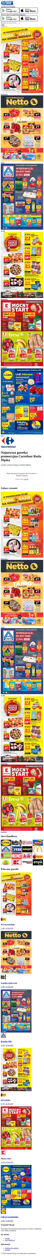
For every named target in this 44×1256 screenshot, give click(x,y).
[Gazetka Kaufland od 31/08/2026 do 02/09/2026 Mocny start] (16, 1149)
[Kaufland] (22, 365)
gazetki (26, 479)
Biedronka (22, 14)
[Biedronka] (22, 92)
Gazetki (3, 7)
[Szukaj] (3, 25)
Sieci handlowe (10, 1240)
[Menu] (6, 26)
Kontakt (12, 7)
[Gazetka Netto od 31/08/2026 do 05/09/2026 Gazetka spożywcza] (16, 973)
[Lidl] (22, 434)
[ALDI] (22, 229)
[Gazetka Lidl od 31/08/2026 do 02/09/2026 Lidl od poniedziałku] (16, 1207)
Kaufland (4, 367)
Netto (2, 163)
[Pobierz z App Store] (29, 13)
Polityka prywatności (12, 1248)
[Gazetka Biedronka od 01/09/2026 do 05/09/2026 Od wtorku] (16, 1090)
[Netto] (22, 161)
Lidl (2, 436)
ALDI (3, 231)
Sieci (7, 7)
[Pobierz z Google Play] (10, 13)
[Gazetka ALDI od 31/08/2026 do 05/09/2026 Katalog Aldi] (16, 1032)
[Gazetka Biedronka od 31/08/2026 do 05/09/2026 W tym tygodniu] (16, 915)
